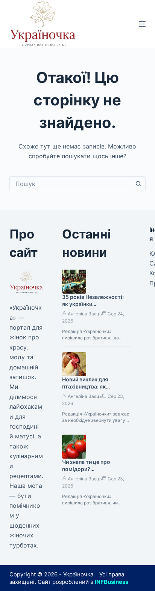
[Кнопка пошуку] (138, 184)
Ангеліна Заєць (85, 313)
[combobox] (70, 183)
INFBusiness (111, 581)
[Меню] (142, 24)
